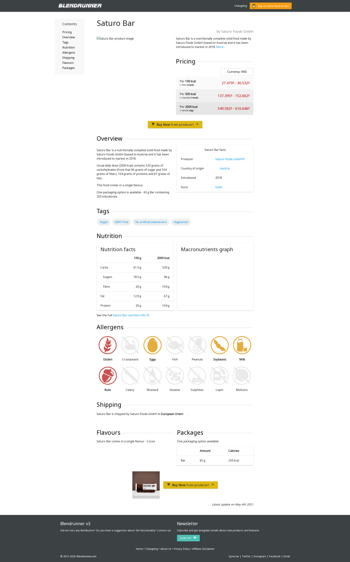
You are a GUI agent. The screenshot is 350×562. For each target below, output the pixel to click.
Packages (68, 68)
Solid (218, 187)
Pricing (67, 32)
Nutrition (68, 47)
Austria (224, 168)
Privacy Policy (182, 549)
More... (220, 47)
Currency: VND (237, 72)
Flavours (68, 63)
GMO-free (121, 222)
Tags (65, 42)
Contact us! (164, 530)
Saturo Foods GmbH (230, 159)
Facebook (275, 556)
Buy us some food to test (273, 6)
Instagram (260, 556)
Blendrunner (80, 6)
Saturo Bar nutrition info (131, 315)
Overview (68, 37)
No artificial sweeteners (151, 222)
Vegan (104, 222)
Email (286, 556)
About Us (165, 549)
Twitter (246, 556)
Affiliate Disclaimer (203, 549)
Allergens (68, 53)
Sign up (188, 538)
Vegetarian (181, 222)
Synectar (234, 556)
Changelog (240, 5)
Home (139, 549)
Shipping (68, 58)
